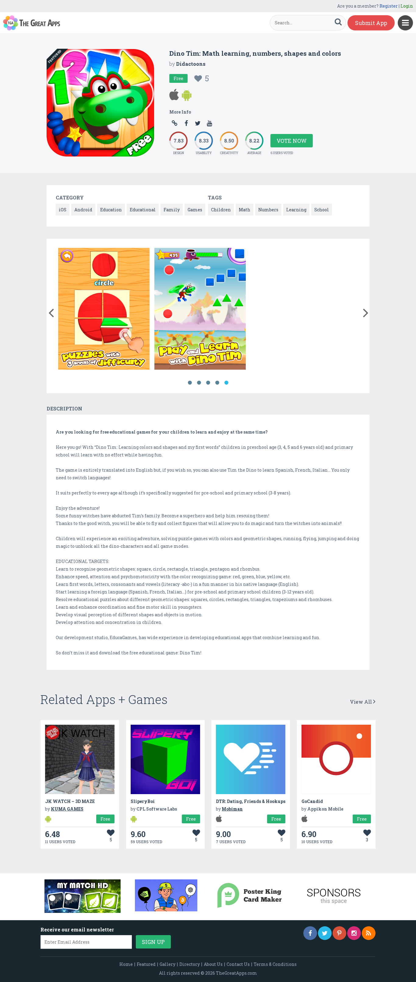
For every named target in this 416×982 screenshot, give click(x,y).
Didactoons (191, 64)
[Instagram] (354, 933)
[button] (51, 311)
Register (388, 6)
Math (244, 210)
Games (195, 210)
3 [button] (208, 383)
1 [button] (190, 383)
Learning (296, 210)
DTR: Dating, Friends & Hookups (250, 801)
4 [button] (217, 383)
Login (406, 6)
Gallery (167, 964)
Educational (143, 210)
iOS (62, 210)
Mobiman (232, 809)
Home (126, 964)
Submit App (371, 22)
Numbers (268, 210)
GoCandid (312, 801)
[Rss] (368, 933)
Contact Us (238, 964)
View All (361, 702)
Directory (189, 964)
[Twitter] (325, 933)
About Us (213, 964)
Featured (146, 964)
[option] (104, 310)
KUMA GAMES (67, 809)
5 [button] (226, 383)
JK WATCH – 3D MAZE (70, 801)
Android (83, 210)
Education (111, 210)
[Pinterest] (339, 933)
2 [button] (199, 383)
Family (172, 210)
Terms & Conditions (275, 964)
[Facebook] (310, 933)
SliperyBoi (143, 801)
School (321, 210)
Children (221, 210)
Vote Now (292, 140)
